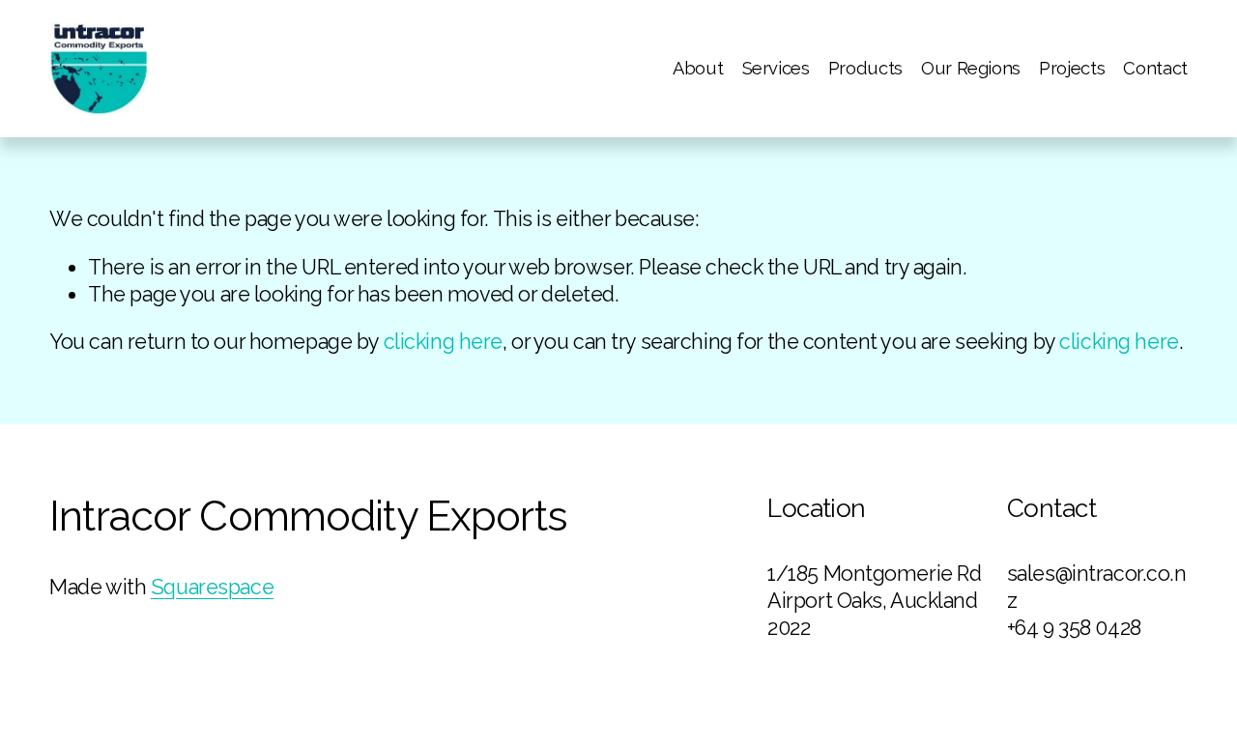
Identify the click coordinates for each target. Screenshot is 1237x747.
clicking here (443, 342)
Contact (1155, 68)
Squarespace (212, 587)
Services (776, 68)
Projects (1072, 68)
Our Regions (971, 68)
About (698, 68)
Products (865, 68)
